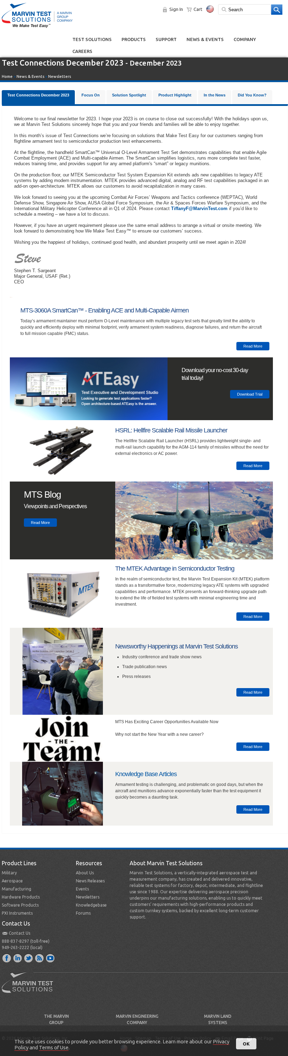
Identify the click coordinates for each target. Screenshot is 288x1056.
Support (166, 39)
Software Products (20, 905)
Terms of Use (53, 1047)
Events (82, 889)
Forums (83, 913)
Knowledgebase (91, 905)
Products (134, 39)
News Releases (90, 881)
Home (7, 76)
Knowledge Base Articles (146, 774)
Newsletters (59, 76)
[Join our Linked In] (18, 958)
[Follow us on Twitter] (29, 958)
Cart (198, 9)
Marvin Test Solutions (30, 987)
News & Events (205, 39)
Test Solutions (92, 39)
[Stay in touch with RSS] (39, 958)
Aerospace (12, 881)
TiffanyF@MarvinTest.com (199, 208)
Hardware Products (21, 897)
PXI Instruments (17, 913)
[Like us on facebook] (7, 958)
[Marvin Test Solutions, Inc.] (37, 28)
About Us (85, 872)
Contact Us (19, 933)
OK (246, 1043)
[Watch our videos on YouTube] (50, 958)
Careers (82, 51)
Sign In (176, 9)
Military (9, 872)
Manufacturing (16, 889)
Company (245, 39)
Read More (252, 346)
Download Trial (249, 394)
